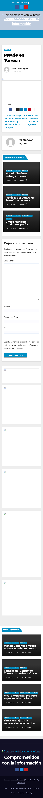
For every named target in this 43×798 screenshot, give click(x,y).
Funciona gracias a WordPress (14, 780)
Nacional (21, 793)
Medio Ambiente (27, 215)
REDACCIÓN (23, 180)
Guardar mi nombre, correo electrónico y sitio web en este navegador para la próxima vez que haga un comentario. (21, 345)
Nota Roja (29, 793)
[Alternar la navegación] (39, 34)
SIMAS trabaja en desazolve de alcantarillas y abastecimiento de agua (13, 121)
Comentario (9, 261)
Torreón (7, 49)
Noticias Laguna (21, 69)
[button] (34, 34)
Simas (22, 717)
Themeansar (21, 783)
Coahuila (9, 170)
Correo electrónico (11, 317)
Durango (36, 788)
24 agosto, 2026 (12, 652)
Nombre (7, 306)
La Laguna (17, 170)
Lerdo (30, 788)
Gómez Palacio (21, 788)
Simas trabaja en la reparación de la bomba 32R (19, 723)
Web (5, 328)
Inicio (5, 788)
